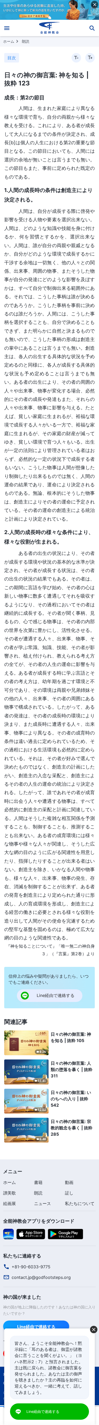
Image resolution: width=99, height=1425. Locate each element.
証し (69, 1193)
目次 (11, 57)
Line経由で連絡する (36, 1326)
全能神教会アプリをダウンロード (38, 1221)
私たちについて (80, 1203)
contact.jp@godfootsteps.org (41, 1277)
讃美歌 (9, 1193)
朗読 (25, 41)
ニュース (42, 1203)
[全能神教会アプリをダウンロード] (8, 1233)
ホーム (8, 41)
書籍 (38, 1182)
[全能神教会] (49, 28)
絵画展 (9, 1203)
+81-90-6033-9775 (31, 1266)
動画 (69, 1182)
